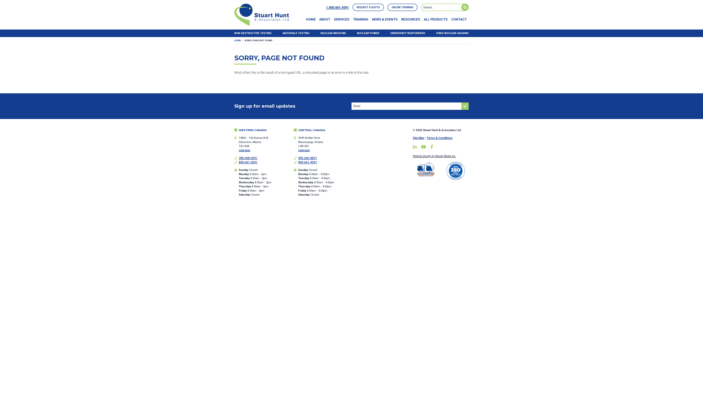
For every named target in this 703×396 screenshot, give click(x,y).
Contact (459, 19)
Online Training (402, 7)
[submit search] (465, 7)
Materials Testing (296, 33)
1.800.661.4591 (337, 7)
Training (360, 19)
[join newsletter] (465, 106)
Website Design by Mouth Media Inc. (434, 156)
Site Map (418, 138)
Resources (410, 19)
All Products (436, 19)
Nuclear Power (368, 33)
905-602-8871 (307, 158)
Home (311, 19)
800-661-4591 (248, 162)
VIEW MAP (244, 150)
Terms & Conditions (440, 138)
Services (341, 19)
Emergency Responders (407, 33)
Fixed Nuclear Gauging (452, 33)
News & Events (385, 19)
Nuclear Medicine (333, 33)
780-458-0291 (248, 158)
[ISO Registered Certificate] (456, 171)
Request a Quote (368, 7)
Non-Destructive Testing (252, 33)
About (324, 19)
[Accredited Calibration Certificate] (426, 169)
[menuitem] (311, 19)
